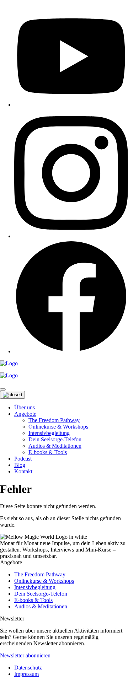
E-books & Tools (47, 452)
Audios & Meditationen (54, 446)
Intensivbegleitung (49, 433)
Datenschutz (28, 668)
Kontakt (23, 471)
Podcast (23, 459)
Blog (19, 465)
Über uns (24, 407)
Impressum (26, 674)
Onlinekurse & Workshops (58, 427)
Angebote (25, 414)
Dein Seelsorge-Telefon (54, 439)
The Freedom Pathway (54, 420)
